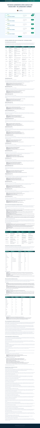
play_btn (32, 15)
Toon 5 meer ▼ (20, 36)
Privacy (20, 425)
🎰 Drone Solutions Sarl (8, 0)
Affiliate (23, 425)
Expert (24, 425)
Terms (21, 425)
